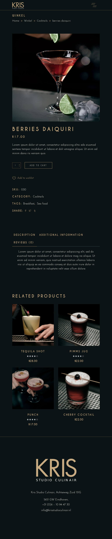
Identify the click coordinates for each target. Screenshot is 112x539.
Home (15, 21)
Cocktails (42, 21)
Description (24, 234)
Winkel (28, 21)
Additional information (61, 234)
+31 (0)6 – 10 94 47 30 (56, 504)
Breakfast (28, 203)
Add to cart (38, 165)
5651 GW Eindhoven (56, 499)
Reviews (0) (24, 242)
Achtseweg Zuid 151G (68, 492)
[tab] (24, 235)
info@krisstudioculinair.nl (56, 510)
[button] (23, 178)
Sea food (42, 203)
